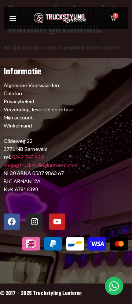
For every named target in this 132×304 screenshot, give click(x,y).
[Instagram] (34, 222)
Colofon (13, 93)
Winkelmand (18, 125)
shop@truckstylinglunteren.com (40, 165)
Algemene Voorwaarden (31, 85)
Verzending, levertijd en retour (38, 109)
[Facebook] (12, 222)
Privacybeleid (19, 101)
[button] (12, 18)
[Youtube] (57, 222)
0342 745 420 (27, 157)
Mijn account (18, 117)
